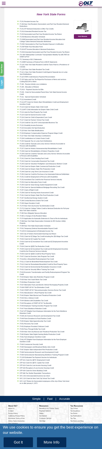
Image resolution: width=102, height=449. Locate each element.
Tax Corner (74, 408)
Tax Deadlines (75, 411)
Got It (18, 442)
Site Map (42, 421)
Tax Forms (73, 413)
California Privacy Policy (16, 416)
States (41, 413)
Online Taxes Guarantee (16, 421)
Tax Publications (75, 416)
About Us (11, 408)
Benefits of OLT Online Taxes (49, 408)
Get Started (43, 416)
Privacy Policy (13, 413)
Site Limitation (13, 423)
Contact (10, 411)
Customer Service (45, 418)
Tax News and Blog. (77, 421)
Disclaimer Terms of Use (16, 418)
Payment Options (45, 411)
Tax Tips (73, 418)
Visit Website (82, 36)
